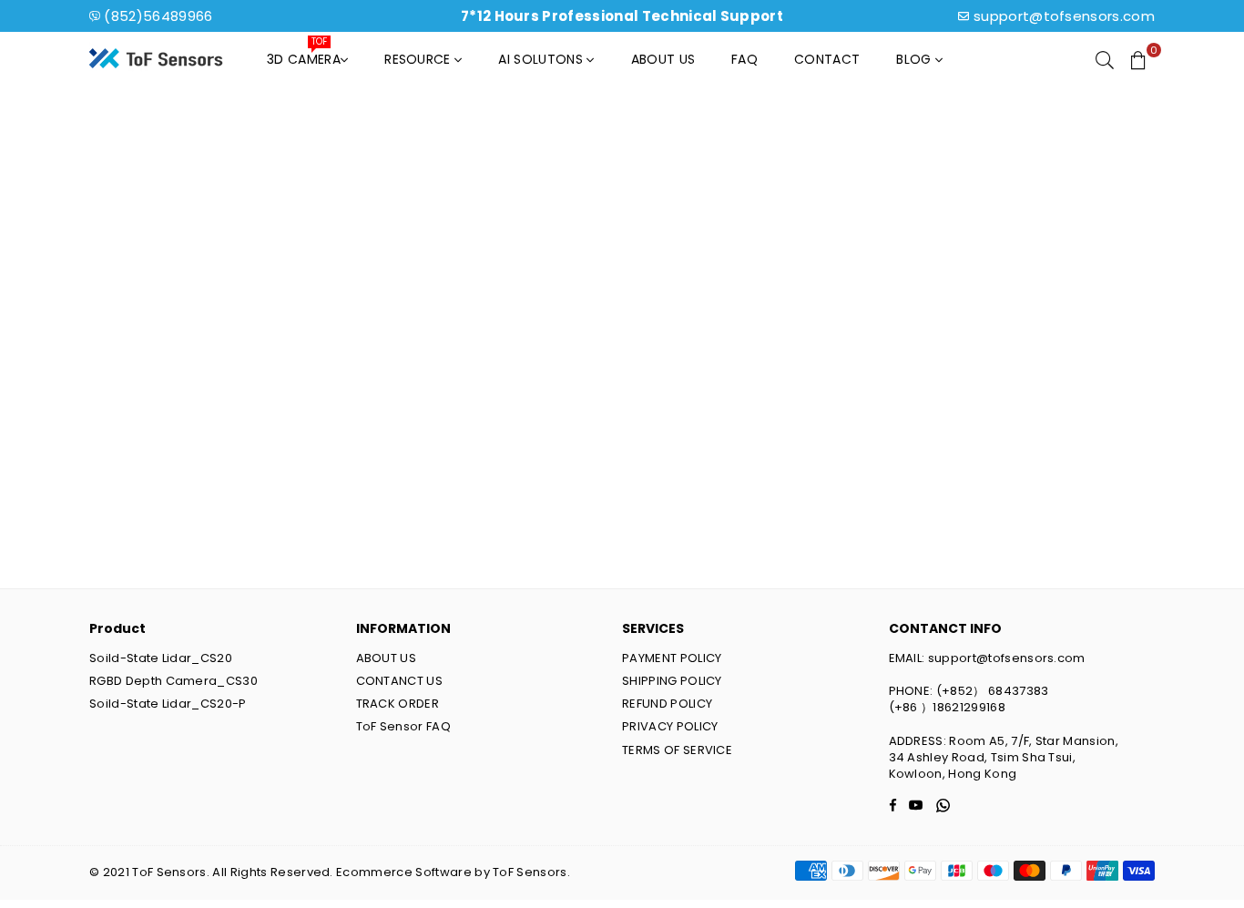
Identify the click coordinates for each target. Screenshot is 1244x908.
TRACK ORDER (398, 703)
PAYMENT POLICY (671, 658)
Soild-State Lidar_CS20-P (168, 703)
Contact (827, 59)
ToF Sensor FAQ (403, 726)
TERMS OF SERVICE (677, 750)
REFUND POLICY (667, 703)
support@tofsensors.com (1064, 16)
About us (663, 59)
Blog (915, 59)
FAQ (744, 59)
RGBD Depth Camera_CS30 (173, 680)
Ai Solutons (542, 59)
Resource (419, 59)
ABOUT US (386, 658)
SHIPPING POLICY (672, 680)
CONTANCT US (400, 680)
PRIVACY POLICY (670, 726)
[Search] (1104, 59)
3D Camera (304, 54)
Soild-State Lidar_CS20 (160, 658)
